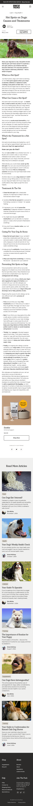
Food (4, 494)
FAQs (3, 782)
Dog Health (18, 13)
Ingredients (19, 769)
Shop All (4, 767)
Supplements (6, 676)
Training (5, 631)
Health (4, 541)
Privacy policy (22, 802)
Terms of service (11, 802)
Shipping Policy (6, 787)
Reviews (18, 764)
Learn (11, 13)
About (18, 767)
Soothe (20, 384)
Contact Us (5, 785)
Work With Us (5, 792)
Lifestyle (5, 584)
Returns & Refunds (7, 789)
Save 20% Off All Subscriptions (16, 2)
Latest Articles (20, 771)
